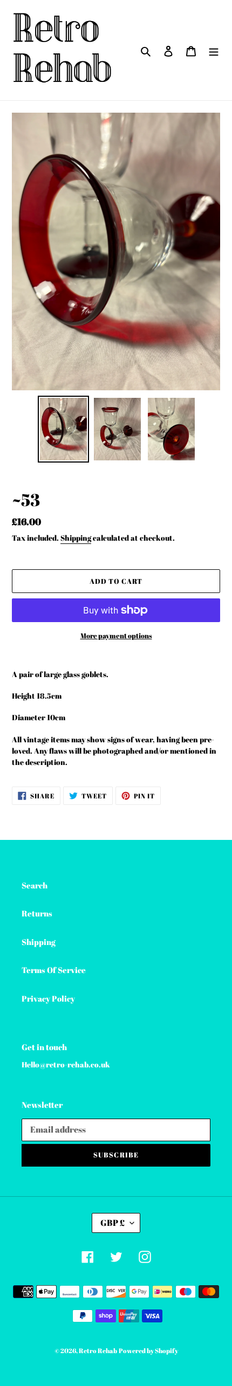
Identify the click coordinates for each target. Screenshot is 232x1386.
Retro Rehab (98, 1350)
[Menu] (213, 49)
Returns (37, 913)
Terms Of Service (54, 969)
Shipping (75, 538)
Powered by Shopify (148, 1350)
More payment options (116, 635)
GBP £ (112, 1223)
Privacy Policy (48, 998)
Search (34, 885)
